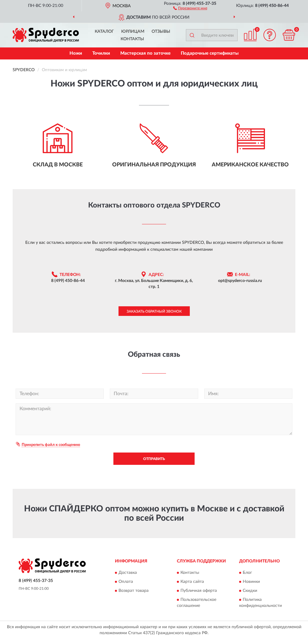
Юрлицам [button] (132, 31)
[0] (288, 35)
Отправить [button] (154, 459)
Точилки (101, 53)
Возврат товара (134, 591)
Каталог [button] (104, 31)
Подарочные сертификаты (210, 53)
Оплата (126, 582)
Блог (247, 573)
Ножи (75, 53)
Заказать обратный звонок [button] (154, 311)
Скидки (250, 591)
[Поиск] (192, 35)
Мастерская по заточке (145, 53)
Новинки (251, 582)
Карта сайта (192, 582)
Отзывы (161, 31)
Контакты (132, 39)
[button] (190, 8)
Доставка (128, 573)
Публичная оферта (198, 591)
